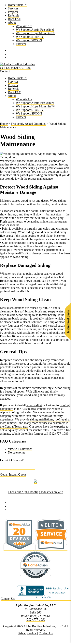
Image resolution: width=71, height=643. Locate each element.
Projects (13, 12)
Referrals (13, 15)
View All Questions (20, 449)
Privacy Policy (27, 633)
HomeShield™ (17, 4)
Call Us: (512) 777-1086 (15, 67)
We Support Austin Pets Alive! (35, 29)
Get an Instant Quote (13, 474)
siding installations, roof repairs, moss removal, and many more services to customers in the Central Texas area (35, 423)
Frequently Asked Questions (28, 123)
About (12, 22)
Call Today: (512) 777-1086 (17, 467)
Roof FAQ (14, 19)
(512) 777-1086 (35, 619)
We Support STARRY (30, 36)
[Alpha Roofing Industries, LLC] (17, 64)
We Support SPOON (29, 40)
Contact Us (8, 598)
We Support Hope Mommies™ (35, 33)
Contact (5, 71)
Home (4, 123)
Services (13, 8)
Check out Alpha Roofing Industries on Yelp (35, 492)
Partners (21, 43)
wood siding (34, 405)
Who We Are (24, 26)
